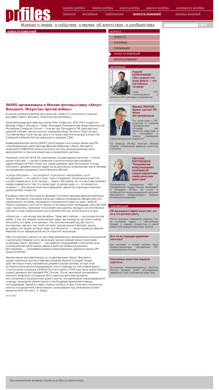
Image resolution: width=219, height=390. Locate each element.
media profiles (102, 7)
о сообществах (140, 24)
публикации (114, 13)
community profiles (190, 7)
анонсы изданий (188, 13)
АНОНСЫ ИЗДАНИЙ (125, 59)
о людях (45, 24)
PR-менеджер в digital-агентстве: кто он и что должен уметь (133, 213)
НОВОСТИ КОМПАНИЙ (127, 53)
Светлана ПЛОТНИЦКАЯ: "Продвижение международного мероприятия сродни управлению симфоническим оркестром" (145, 169)
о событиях (66, 24)
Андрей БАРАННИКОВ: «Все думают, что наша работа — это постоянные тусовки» (144, 79)
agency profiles (157, 7)
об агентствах (109, 24)
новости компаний (147, 13)
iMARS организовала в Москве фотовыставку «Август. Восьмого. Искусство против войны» (54, 107)
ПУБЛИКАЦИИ (122, 48)
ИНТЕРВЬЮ (120, 42)
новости (69, 13)
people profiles (74, 7)
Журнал (28, 24)
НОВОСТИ (120, 37)
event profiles (130, 7)
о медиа (86, 24)
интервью (90, 13)
